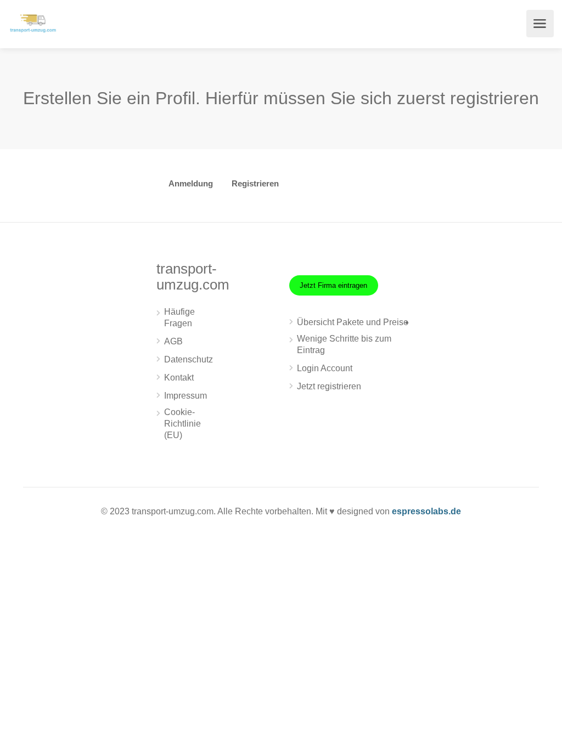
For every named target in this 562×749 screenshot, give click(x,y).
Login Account (324, 368)
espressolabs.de (426, 511)
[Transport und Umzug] (33, 22)
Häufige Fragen (179, 317)
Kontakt (179, 377)
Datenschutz (188, 359)
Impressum (185, 395)
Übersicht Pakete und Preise (352, 322)
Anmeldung (190, 183)
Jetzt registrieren (329, 386)
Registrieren (255, 183)
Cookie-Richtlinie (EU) (182, 423)
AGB (173, 341)
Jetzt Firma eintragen (333, 285)
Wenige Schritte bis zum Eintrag (344, 344)
